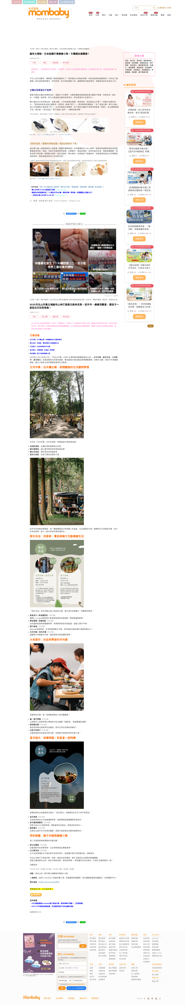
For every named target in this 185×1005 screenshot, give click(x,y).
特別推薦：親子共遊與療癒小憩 (40, 353)
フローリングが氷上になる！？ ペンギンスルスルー (54, 134)
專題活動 (154, 15)
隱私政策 (81, 984)
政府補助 (135, 63)
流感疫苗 (136, 70)
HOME (32, 49)
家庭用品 (112, 941)
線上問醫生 (113, 968)
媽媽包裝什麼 (157, 956)
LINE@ (83, 213)
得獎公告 (146, 953)
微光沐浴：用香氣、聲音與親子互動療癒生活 (44, 343)
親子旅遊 (44, 49)
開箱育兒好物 (124, 941)
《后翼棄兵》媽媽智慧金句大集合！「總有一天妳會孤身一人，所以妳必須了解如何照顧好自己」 (102, 246)
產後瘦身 (140, 67)
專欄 (162, 15)
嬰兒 (104, 15)
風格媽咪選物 (136, 979)
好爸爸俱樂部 (157, 968)
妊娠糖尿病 (146, 70)
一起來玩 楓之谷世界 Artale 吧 (42, 195)
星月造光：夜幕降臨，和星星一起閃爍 (42, 350)
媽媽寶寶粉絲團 (71, 213)
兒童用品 (101, 971)
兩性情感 (155, 941)
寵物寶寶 (112, 959)
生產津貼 (93, 947)
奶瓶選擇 (148, 67)
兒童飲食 (101, 974)
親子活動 (45, 316)
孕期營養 (128, 70)
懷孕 (91, 15)
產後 (91, 971)
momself (155, 938)
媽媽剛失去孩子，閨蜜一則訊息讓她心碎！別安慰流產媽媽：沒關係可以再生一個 (102, 290)
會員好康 (146, 941)
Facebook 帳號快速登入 (77, 988)
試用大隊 (144, 15)
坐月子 (92, 977)
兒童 (110, 15)
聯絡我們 (95, 998)
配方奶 (132, 61)
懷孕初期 (93, 941)
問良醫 (124, 15)
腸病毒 (127, 63)
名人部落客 (135, 974)
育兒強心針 (102, 944)
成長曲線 (101, 953)
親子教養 (112, 938)
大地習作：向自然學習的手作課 (40, 346)
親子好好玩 (123, 947)
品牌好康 (134, 941)
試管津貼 (93, 950)
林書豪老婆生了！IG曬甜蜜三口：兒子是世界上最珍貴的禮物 (60, 265)
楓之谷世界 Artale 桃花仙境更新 (74, 290)
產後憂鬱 (132, 67)
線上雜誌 (155, 975)
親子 (117, 15)
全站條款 (59, 998)
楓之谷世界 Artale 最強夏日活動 (42, 190)
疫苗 (126, 61)
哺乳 (91, 974)
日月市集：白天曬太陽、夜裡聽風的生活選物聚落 (46, 339)
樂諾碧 (134, 72)
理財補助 (112, 956)
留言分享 (146, 944)
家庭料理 (112, 947)
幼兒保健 (122, 959)
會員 (169, 15)
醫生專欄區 (113, 971)
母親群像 (134, 977)
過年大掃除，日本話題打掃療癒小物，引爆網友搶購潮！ (70, 49)
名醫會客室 (123, 950)
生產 (97, 15)
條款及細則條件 (73, 984)
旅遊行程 (55, 316)
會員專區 (146, 962)
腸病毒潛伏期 (143, 65)
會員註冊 (146, 956)
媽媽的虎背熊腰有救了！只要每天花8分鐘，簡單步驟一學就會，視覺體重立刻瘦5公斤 (61, 192)
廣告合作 (83, 998)
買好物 (121, 971)
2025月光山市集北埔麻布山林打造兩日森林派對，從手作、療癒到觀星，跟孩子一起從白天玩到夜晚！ (87, 300)
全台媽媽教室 (136, 947)
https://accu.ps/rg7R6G (49, 882)
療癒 (44, 62)
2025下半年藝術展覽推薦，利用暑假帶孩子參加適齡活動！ (53, 906)
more (150, 326)
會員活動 (134, 944)
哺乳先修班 (123, 956)
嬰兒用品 (101, 941)
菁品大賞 (155, 981)
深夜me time (157, 953)
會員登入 (146, 959)
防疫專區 (112, 974)
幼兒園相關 (102, 977)
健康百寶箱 (113, 950)
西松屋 (139, 61)
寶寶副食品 (144, 63)
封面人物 (134, 968)
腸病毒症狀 (147, 61)
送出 (83, 946)
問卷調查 (146, 950)
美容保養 (155, 947)
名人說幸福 (123, 953)
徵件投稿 (146, 947)
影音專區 (133, 15)
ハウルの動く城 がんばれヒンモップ (49, 178)
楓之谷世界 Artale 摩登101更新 (46, 290)
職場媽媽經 (156, 950)
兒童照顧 (101, 968)
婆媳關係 (155, 944)
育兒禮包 (146, 938)
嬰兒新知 (101, 950)
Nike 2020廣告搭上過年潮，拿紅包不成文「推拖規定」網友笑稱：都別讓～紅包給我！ (71, 187)
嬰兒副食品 (102, 947)
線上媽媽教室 (124, 944)
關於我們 (47, 998)
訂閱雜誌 (71, 998)
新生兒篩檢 (102, 956)
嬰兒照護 (101, 938)
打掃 (34, 62)
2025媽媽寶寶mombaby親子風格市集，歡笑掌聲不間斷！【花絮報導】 (58, 903)
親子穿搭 (112, 953)
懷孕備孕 (93, 938)
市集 (34, 316)
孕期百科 (93, 944)
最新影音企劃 (124, 938)
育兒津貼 (93, 979)
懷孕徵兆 (133, 65)
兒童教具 (101, 979)
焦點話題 (55, 62)
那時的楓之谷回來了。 (102, 270)
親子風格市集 (143, 72)
